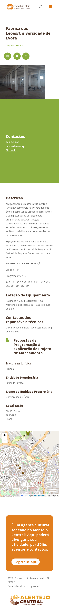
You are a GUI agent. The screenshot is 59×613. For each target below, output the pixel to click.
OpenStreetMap (40, 495)
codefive (38, 586)
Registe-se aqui (25, 562)
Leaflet (26, 495)
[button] (28, 433)
